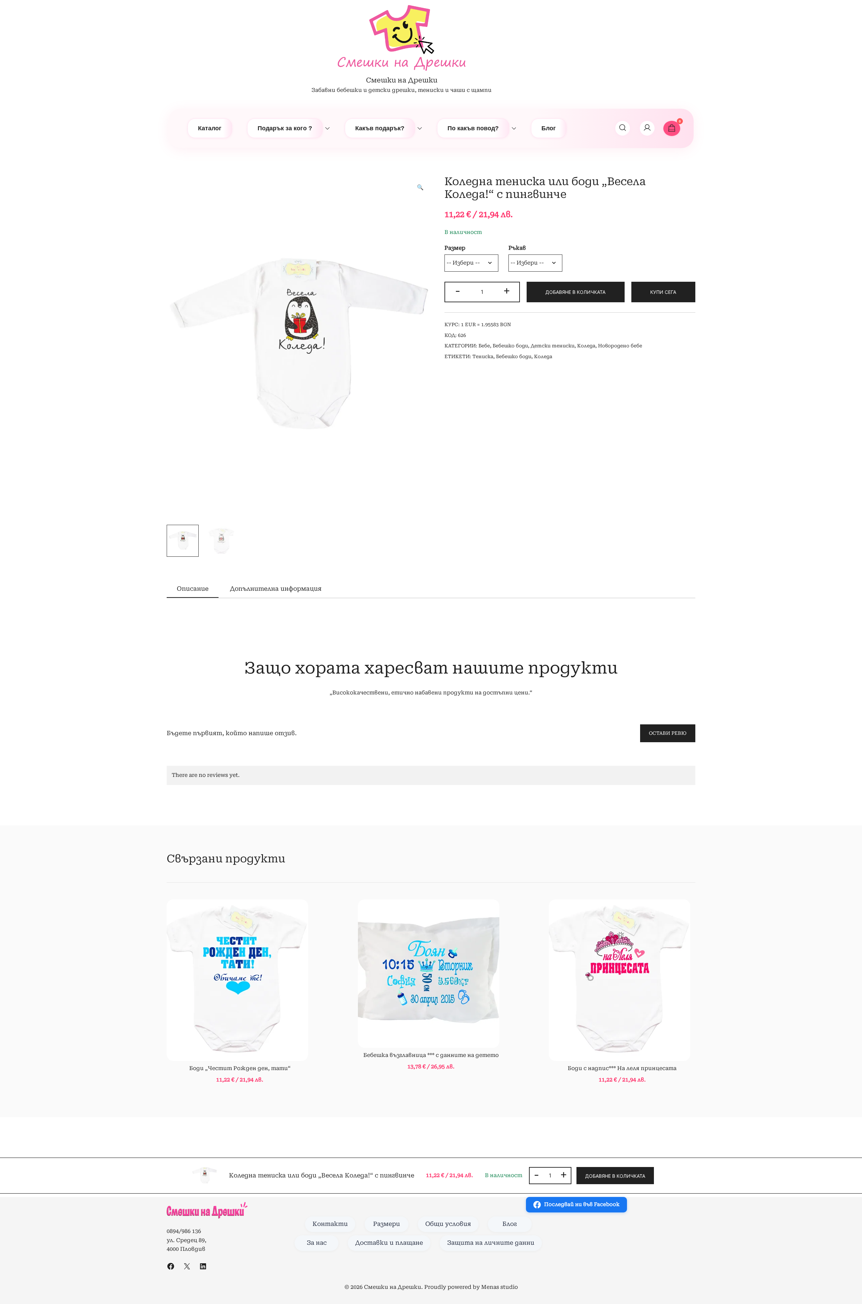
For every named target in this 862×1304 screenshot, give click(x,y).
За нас (317, 1242)
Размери (386, 1224)
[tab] (193, 589)
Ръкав (517, 248)
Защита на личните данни (490, 1242)
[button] (420, 187)
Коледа (586, 345)
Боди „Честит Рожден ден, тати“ (240, 1068)
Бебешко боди (510, 345)
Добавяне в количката (575, 292)
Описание (192, 588)
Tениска (482, 356)
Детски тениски (552, 345)
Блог (548, 128)
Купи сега (663, 292)
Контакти (330, 1224)
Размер (454, 248)
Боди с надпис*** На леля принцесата (622, 1068)
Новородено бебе (620, 345)
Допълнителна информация (276, 588)
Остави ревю (668, 733)
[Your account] (647, 128)
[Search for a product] (622, 128)
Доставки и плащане (389, 1242)
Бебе (484, 345)
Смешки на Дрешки (401, 80)
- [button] (457, 291)
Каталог (210, 128)
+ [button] (506, 291)
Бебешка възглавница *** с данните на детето (431, 1055)
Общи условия (448, 1224)
